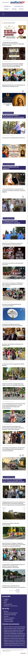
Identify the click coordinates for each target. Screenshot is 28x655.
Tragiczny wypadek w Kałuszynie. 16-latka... (15, 642)
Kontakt (21, 9)
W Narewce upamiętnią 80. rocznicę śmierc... (15, 643)
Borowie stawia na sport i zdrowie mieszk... (15, 628)
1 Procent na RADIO (8, 621)
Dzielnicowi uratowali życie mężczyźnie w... (15, 638)
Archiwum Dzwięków (9, 618)
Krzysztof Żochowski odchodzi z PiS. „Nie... (14, 637)
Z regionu (6, 599)
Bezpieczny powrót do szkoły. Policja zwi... (14, 640)
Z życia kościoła (8, 604)
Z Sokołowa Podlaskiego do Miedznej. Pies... (15, 633)
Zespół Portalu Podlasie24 (10, 613)
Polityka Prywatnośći (6, 651)
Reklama (14, 9)
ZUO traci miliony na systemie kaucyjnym (14, 627)
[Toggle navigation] (3, 14)
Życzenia (6, 616)
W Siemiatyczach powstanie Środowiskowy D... (15, 635)
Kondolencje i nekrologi (10, 614)
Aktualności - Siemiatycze (10, 606)
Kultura (5, 601)
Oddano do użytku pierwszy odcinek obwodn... (15, 630)
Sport (5, 602)
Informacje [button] (7, 6)
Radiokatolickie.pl (8, 619)
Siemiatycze (5, 2)
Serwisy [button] (6, 9)
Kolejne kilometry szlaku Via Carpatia (13, 632)
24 (15, 590)
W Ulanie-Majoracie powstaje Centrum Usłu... (15, 645)
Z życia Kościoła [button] (18, 6)
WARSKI (24, 653)
